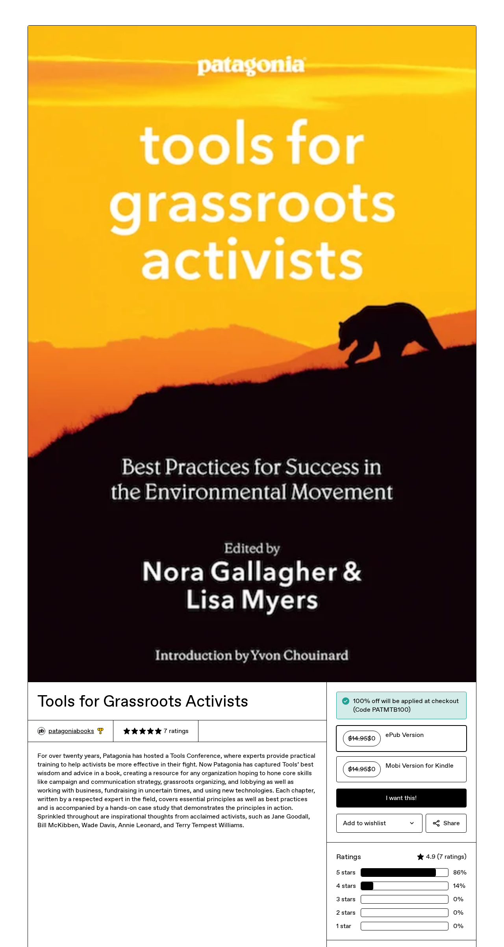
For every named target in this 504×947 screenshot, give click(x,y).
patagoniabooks (76, 731)
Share (451, 823)
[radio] (401, 739)
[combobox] (379, 823)
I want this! (401, 798)
